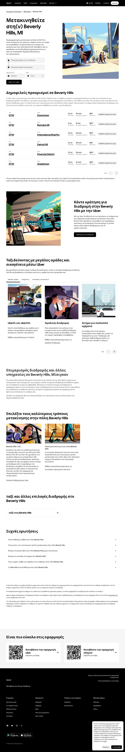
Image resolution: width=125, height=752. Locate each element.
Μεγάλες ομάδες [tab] (13, 279)
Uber (8, 3)
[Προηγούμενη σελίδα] (110, 173)
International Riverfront (49, 134)
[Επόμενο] (114, 351)
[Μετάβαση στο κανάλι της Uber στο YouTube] (12, 725)
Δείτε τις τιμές (14, 82)
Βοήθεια (98, 3)
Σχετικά (51, 3)
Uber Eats (43, 3)
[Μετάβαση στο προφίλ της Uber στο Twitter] (21, 725)
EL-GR (91, 3)
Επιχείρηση (33, 3)
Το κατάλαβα (116, 747)
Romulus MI (43, 125)
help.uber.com (113, 595)
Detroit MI (42, 144)
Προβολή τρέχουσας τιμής (107, 114)
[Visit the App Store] (26, 735)
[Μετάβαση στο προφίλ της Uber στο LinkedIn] (7, 725)
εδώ (105, 741)
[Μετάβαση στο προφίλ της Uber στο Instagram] (16, 725)
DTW (11, 115)
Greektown (43, 163)
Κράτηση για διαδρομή (85, 235)
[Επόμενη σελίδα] (116, 173)
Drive (25, 3)
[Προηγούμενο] (108, 351)
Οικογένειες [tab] (25, 279)
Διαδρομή (18, 3)
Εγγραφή (115, 3)
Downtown (43, 115)
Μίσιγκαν (27, 12)
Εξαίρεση (106, 747)
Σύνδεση (106, 3)
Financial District (45, 154)
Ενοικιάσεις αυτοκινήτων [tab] (40, 279)
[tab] (52, 279)
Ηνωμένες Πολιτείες (13, 12)
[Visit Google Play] (13, 735)
